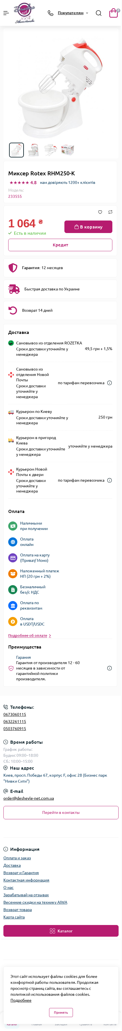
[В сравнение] (110, 212)
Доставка (12, 865)
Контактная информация (26, 880)
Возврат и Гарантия (21, 872)
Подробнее (20, 1000)
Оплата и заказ (17, 858)
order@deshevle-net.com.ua (28, 798)
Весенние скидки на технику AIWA (35, 902)
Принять (61, 1012)
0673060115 (14, 714)
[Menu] (6, 13)
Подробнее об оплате (27, 635)
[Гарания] (109, 668)
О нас (8, 887)
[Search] (99, 13)
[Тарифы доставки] (109, 383)
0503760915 (14, 728)
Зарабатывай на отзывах (26, 895)
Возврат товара (17, 909)
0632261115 (14, 721)
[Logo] (24, 13)
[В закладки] (100, 212)
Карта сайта (14, 917)
